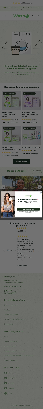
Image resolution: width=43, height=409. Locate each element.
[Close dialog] (41, 193)
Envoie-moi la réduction (28, 209)
